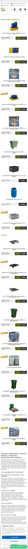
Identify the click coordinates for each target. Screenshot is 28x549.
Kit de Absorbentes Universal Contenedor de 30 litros (14, 415)
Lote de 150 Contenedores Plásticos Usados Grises (14, 439)
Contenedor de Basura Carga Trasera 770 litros (14, 152)
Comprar (23, 38)
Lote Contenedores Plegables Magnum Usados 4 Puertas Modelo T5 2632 (14, 344)
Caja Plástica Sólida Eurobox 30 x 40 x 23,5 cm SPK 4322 (14, 176)
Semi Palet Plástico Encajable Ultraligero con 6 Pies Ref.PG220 (14, 273)
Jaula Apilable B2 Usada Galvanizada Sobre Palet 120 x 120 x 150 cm (14, 81)
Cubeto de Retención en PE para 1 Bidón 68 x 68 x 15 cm (14, 105)
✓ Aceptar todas (14, 537)
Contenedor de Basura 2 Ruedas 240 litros (14, 57)
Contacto (15, 11)
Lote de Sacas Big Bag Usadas (14, 367)
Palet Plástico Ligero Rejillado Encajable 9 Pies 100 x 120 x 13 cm (14, 297)
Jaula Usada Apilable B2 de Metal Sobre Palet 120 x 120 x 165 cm (14, 129)
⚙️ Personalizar (14, 544)
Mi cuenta (20, 11)
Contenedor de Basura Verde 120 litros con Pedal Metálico (14, 392)
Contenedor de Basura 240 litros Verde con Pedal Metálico (14, 320)
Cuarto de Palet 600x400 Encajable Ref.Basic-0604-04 (14, 249)
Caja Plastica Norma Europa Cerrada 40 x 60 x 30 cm (14, 224)
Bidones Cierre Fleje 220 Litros (14, 199)
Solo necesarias (14, 541)
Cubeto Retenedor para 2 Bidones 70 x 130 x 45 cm (14, 34)
